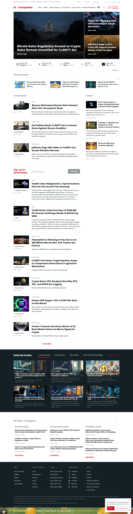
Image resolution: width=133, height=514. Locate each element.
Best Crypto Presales (56, 477)
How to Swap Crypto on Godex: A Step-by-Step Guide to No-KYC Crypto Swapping (108, 104)
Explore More (113, 355)
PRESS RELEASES (21, 75)
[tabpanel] (31, 441)
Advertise (96, 2)
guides (89, 95)
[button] (14, 85)
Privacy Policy (91, 490)
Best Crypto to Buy (56, 471)
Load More (46, 344)
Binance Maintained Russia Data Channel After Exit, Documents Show (55, 107)
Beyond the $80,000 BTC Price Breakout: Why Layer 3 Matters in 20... (72, 84)
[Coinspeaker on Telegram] (112, 2)
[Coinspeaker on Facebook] (105, 2)
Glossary (35, 487)
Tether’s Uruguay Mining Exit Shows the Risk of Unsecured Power (30, 448)
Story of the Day (19, 471)
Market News (36, 122)
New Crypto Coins (56, 481)
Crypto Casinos (76, 7)
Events (34, 481)
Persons (34, 477)
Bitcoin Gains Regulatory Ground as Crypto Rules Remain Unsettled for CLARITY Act (31, 431)
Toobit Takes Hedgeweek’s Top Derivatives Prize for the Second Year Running (56, 185)
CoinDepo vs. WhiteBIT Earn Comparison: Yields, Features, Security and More (108, 125)
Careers (89, 477)
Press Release (18, 484)
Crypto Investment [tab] (44, 355)
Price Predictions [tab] (60, 355)
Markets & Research (89, 7)
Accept (111, 508)
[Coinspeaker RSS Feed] (118, 2)
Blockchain (17, 481)
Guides (45, 7)
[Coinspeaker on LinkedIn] (115, 2)
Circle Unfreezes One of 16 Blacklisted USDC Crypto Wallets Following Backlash (66, 448)
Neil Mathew (19, 132)
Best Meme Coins (55, 484)
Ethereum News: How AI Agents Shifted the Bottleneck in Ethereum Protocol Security (102, 450)
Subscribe (74, 171)
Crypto (16, 477)
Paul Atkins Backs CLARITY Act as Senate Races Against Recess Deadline (54, 127)
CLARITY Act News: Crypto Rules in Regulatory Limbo (28, 439)
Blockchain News (59, 426)
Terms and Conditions (93, 484)
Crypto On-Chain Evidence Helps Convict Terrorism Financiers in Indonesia (65, 439)
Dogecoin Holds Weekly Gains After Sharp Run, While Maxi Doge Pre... (35, 84)
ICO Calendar (65, 7)
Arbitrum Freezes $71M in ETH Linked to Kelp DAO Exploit (65, 431)
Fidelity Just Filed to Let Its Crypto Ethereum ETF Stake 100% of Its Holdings (101, 431)
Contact (87, 2)
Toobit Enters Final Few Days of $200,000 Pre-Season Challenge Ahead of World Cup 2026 (55, 213)
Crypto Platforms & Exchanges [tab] (93, 355)
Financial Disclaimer (93, 487)
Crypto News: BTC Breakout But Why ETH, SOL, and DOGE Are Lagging (55, 283)
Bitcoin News (22, 426)
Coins (34, 471)
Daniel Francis (19, 246)
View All (115, 70)
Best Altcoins (54, 474)
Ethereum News (93, 426)
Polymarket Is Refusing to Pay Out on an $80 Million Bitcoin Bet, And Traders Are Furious (54, 242)
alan (16, 218)
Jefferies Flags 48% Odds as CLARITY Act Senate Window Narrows (54, 149)
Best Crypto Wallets (56, 487)
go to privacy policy (122, 508)
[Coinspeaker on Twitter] (108, 2)
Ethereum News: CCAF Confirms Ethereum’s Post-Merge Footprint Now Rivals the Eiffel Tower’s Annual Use (100, 440)
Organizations (36, 474)
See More (19, 455)
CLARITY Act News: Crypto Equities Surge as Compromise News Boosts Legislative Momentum (54, 263)
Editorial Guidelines (93, 481)
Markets (16, 474)
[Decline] (129, 500)
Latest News (20, 95)
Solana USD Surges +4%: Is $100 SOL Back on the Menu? (54, 302)
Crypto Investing (54, 7)
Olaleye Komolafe (20, 190)
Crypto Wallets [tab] (74, 355)
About (79, 2)
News (40, 7)
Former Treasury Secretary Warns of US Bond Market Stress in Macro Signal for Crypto (54, 329)
